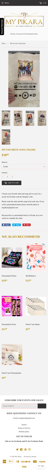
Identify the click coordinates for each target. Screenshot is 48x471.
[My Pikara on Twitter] (17, 450)
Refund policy (24, 432)
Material (4, 162)
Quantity (4, 173)
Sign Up (42, 406)
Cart (44, 3)
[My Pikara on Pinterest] (25, 450)
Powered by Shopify (30, 456)
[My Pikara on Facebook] (21, 450)
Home (3, 43)
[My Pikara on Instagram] (29, 450)
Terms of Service (24, 428)
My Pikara (18, 456)
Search (24, 425)
